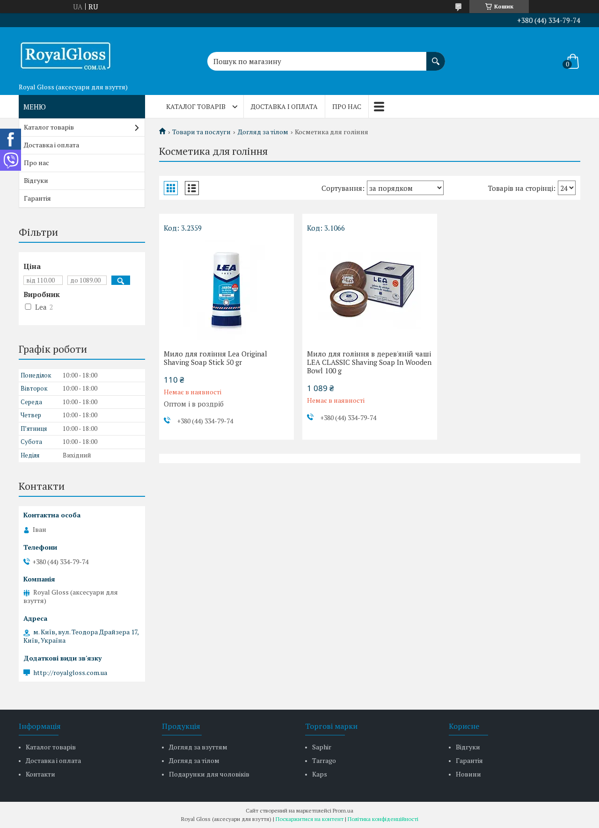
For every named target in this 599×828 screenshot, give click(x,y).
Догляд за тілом (263, 132)
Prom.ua (343, 810)
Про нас (346, 106)
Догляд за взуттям (198, 746)
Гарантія (37, 198)
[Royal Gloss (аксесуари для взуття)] (65, 53)
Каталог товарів (196, 106)
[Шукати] (435, 56)
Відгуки (36, 180)
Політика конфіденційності (383, 818)
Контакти (40, 774)
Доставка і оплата (284, 106)
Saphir (321, 746)
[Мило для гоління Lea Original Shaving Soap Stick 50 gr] (226, 288)
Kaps (319, 774)
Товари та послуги (201, 132)
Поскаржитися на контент (309, 818)
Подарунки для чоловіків (209, 774)
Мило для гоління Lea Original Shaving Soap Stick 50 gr (215, 357)
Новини (468, 774)
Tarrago (324, 760)
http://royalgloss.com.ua (70, 672)
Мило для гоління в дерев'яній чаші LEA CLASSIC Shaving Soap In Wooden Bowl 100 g (369, 362)
